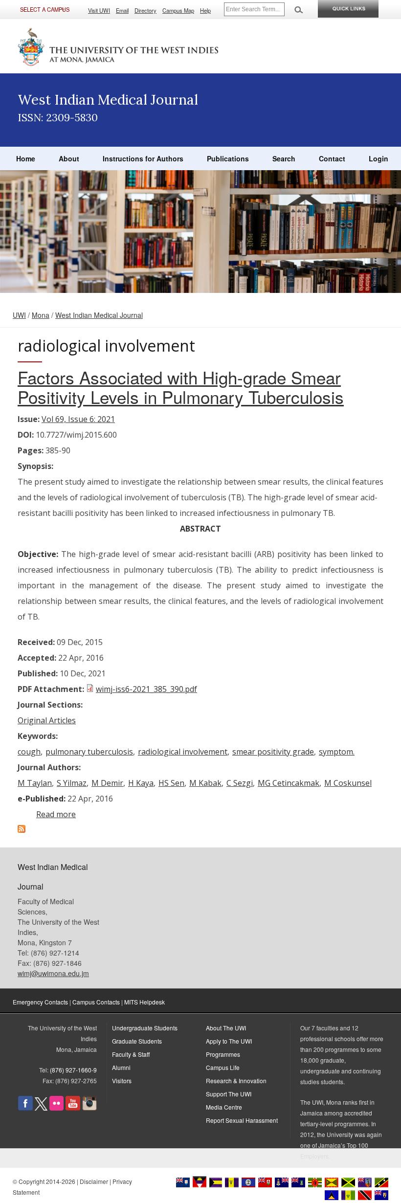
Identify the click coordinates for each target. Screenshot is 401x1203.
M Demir (107, 783)
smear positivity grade (273, 751)
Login (378, 158)
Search (283, 158)
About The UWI (226, 1028)
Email (122, 10)
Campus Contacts (96, 1002)
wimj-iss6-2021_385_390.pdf (146, 689)
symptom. (337, 751)
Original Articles (47, 720)
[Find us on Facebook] (25, 1108)
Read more (56, 814)
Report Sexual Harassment (242, 1120)
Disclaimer (94, 1181)
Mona (40, 315)
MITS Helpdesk (144, 1002)
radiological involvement (182, 751)
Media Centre (224, 1107)
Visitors (122, 1080)
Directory (145, 10)
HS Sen (171, 783)
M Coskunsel (348, 783)
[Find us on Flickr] (56, 1108)
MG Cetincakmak (288, 783)
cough (29, 751)
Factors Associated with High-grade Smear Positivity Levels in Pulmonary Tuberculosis (181, 387)
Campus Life (223, 1067)
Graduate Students (137, 1041)
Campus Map (178, 10)
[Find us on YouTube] (73, 1108)
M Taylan (35, 783)
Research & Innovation (236, 1080)
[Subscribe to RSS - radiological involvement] (21, 829)
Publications (228, 158)
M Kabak (205, 783)
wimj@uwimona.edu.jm (53, 973)
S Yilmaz (72, 783)
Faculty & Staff (131, 1054)
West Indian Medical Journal (99, 315)
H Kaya (141, 783)
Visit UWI (99, 10)
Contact (332, 158)
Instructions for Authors (143, 158)
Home (25, 158)
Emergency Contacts (40, 1002)
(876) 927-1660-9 (73, 1070)
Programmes (223, 1054)
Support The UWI (228, 1094)
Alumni (121, 1067)
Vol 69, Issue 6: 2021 (78, 419)
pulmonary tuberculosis (89, 751)
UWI (19, 315)
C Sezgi (239, 783)
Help (205, 10)
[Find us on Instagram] (89, 1108)
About (69, 158)
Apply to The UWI (229, 1041)
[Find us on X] (41, 1108)
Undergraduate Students (145, 1028)
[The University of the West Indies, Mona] (118, 45)
